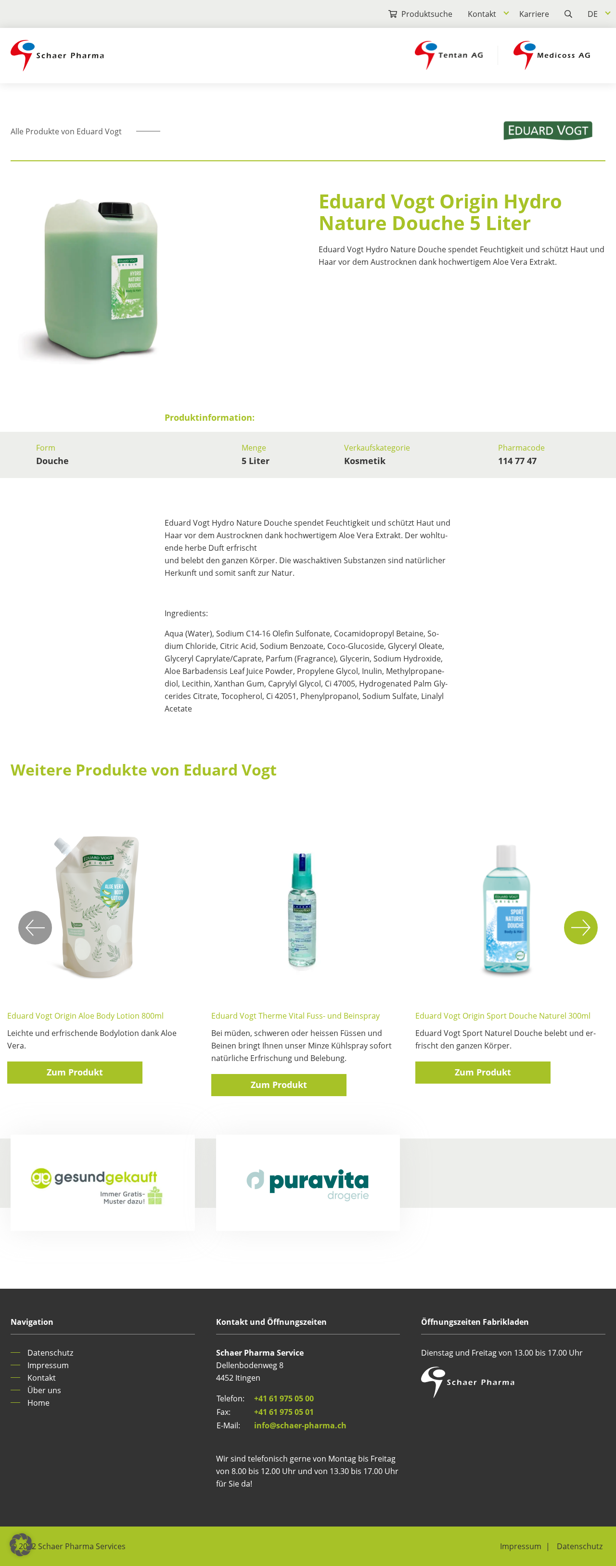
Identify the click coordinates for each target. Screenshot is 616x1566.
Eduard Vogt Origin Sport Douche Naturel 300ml (502, 1015)
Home (38, 1403)
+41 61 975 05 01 (284, 1412)
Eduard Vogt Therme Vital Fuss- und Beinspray (295, 1015)
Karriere (534, 14)
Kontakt (482, 14)
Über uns (44, 1390)
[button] (21, 1545)
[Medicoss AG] (551, 55)
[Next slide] (581, 928)
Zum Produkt (75, 1072)
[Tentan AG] (448, 55)
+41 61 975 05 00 (284, 1398)
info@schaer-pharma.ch (300, 1425)
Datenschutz (50, 1352)
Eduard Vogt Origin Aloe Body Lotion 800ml (85, 1015)
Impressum (48, 1365)
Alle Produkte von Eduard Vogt (66, 131)
